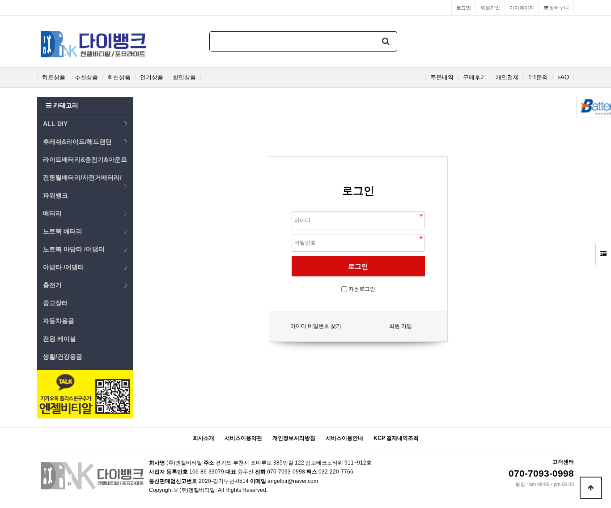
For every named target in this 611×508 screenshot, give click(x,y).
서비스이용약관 (243, 438)
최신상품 (119, 77)
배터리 (52, 213)
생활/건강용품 (62, 356)
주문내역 (442, 77)
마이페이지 (521, 7)
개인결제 (507, 77)
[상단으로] (591, 488)
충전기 (52, 284)
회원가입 (490, 7)
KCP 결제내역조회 (396, 438)
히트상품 (53, 77)
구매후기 (474, 77)
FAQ (563, 77)
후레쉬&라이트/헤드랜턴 (77, 141)
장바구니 (558, 7)
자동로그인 (361, 289)
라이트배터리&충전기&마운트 (85, 159)
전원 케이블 (59, 338)
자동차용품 (58, 320)
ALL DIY (55, 123)
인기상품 (151, 77)
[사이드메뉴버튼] (603, 254)
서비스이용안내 (344, 438)
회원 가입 (400, 326)
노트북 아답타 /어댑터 (74, 249)
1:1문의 (538, 77)
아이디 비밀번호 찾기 (315, 326)
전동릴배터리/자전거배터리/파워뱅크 (82, 186)
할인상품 (184, 77)
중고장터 (55, 302)
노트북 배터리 (62, 231)
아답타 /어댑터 (63, 267)
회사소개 (203, 438)
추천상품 (86, 77)
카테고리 (64, 105)
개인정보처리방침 (293, 438)
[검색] (386, 41)
